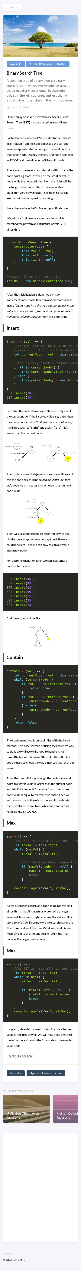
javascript (15, 1073)
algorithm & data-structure (46, 1073)
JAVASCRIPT (16, 64)
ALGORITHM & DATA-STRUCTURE (48, 64)
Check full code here (20, 1056)
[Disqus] (40, 1188)
